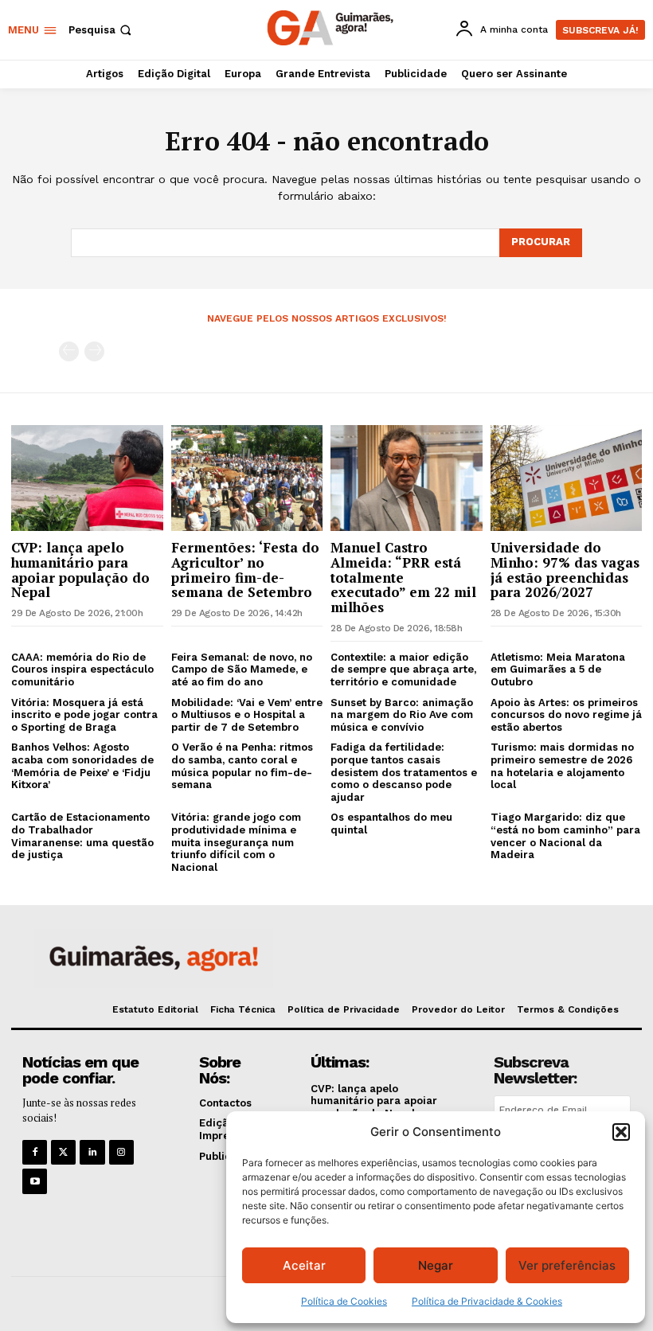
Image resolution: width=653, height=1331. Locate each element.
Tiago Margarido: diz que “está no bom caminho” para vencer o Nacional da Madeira (565, 836)
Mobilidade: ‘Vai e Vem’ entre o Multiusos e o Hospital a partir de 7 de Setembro (247, 715)
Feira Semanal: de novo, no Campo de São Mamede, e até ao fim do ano (241, 669)
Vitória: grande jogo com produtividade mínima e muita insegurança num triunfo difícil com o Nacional (236, 841)
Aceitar (304, 1265)
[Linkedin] (92, 1152)
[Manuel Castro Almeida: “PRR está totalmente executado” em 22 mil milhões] (406, 478)
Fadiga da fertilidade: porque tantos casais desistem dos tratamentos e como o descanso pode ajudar (403, 771)
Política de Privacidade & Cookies (487, 1301)
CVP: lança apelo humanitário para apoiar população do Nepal (80, 569)
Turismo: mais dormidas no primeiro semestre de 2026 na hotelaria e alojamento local (562, 765)
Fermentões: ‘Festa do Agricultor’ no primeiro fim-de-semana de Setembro (245, 569)
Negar (435, 1265)
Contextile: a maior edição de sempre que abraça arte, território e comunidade (403, 669)
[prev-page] (69, 351)
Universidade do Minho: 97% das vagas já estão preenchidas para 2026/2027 (565, 569)
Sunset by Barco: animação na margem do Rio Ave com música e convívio (401, 715)
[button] (621, 1132)
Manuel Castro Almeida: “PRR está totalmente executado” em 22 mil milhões (403, 577)
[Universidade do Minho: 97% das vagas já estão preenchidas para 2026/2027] (567, 478)
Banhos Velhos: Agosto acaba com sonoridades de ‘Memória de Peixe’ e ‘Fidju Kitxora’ (82, 765)
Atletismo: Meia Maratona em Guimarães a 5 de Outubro (558, 669)
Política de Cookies (344, 1301)
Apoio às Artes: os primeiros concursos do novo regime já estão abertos (566, 715)
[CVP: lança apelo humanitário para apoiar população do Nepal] (87, 478)
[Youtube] (34, 1181)
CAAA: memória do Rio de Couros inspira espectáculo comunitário (82, 669)
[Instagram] (121, 1152)
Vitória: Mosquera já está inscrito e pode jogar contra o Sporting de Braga (84, 715)
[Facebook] (34, 1152)
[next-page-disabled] (94, 351)
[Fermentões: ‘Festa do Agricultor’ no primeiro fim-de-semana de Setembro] (247, 478)
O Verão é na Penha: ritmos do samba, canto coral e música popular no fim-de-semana (242, 765)
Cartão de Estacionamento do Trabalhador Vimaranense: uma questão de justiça (82, 836)
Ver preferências (567, 1265)
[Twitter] (63, 1152)
